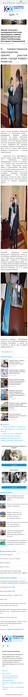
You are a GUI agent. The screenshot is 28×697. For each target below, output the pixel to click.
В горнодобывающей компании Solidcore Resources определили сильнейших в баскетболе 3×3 (16, 542)
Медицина (12, 43)
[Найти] (21, 1)
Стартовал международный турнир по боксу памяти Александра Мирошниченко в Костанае (13, 623)
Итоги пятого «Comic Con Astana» (10, 558)
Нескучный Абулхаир (6, 554)
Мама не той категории (7, 617)
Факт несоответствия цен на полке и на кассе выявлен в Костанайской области (17, 524)
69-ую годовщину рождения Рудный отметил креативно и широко (15, 497)
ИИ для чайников (5, 562)
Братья (2, 599)
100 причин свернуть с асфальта (9, 595)
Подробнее (14, 465)
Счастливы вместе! (5, 587)
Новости (5, 671)
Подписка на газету (21, 2)
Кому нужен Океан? (6, 591)
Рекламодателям (7, 680)
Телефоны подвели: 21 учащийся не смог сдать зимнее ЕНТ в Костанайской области (13, 429)
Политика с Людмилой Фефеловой (10, 629)
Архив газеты (6, 673)
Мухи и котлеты (5, 567)
